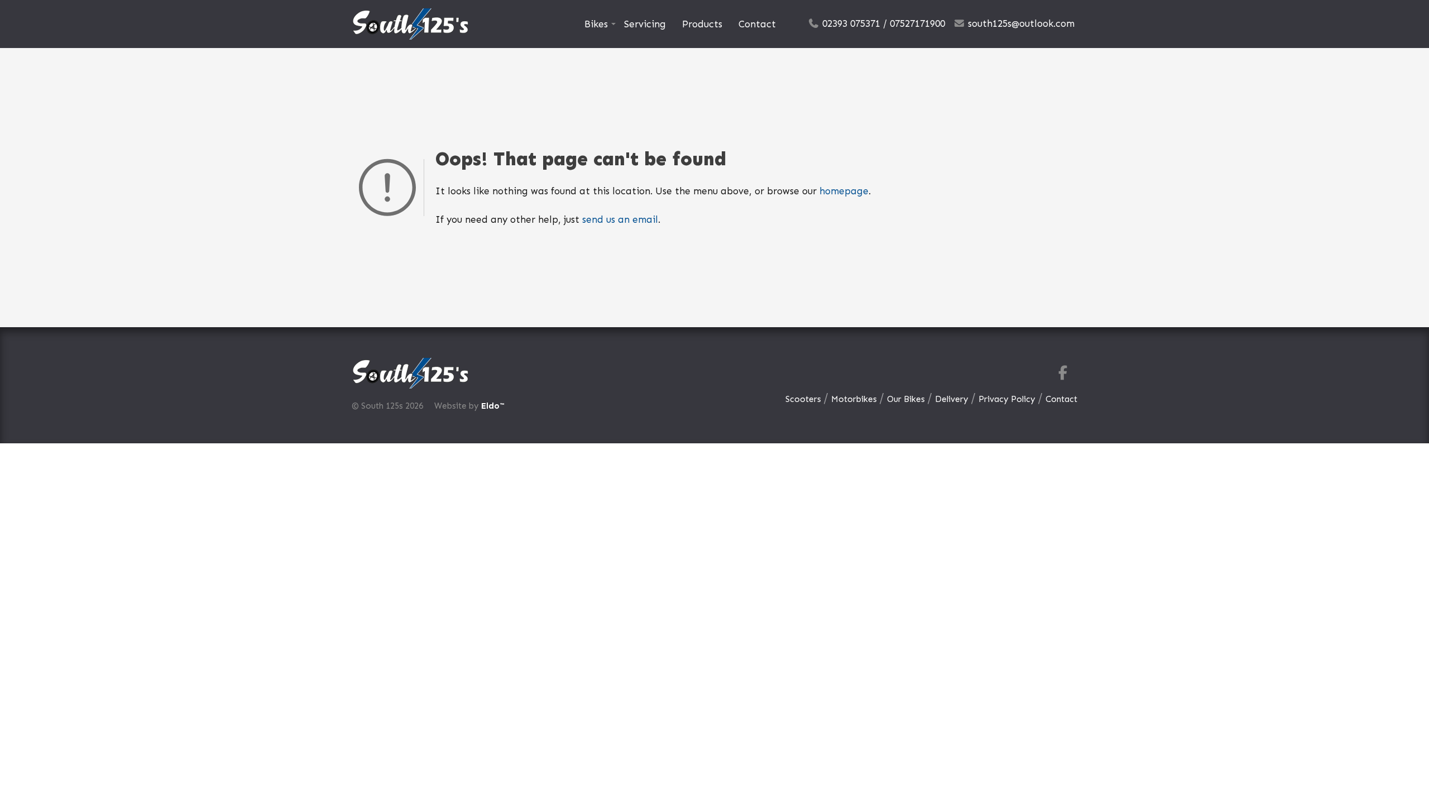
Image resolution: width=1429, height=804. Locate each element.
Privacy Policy (1007, 399)
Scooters (803, 399)
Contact (757, 24)
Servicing (645, 24)
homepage (844, 191)
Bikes (596, 24)
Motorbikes (854, 399)
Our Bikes (906, 399)
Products (702, 24)
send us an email (620, 219)
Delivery (951, 399)
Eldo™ (492, 406)
